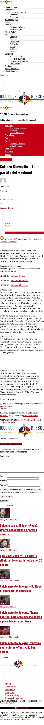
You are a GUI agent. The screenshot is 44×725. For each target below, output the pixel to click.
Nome (3, 476)
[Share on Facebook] (24, 212)
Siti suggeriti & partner (14, 698)
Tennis (12, 51)
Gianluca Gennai (6, 208)
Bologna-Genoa (18, 276)
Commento (5, 456)
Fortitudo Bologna (17, 27)
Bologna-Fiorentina (19, 280)
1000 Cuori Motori (17, 56)
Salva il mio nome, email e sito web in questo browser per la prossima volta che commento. (20, 491)
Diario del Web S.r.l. (8, 703)
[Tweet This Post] (24, 214)
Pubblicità (8, 683)
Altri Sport (9, 34)
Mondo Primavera (17, 59)
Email (3, 480)
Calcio (7, 22)
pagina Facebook (30, 415)
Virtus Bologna (16, 29)
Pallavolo (14, 44)
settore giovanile (8, 422)
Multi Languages (12, 68)
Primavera (14, 15)
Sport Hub (9, 54)
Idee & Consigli (11, 71)
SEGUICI (3, 408)
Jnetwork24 (15, 64)
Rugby (12, 46)
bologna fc (21, 420)
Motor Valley (10, 32)
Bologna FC (10, 10)
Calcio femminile (17, 17)
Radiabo (8, 66)
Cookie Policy (10, 689)
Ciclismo (13, 39)
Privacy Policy (10, 692)
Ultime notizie (11, 7)
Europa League (11, 19)
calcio (28, 420)
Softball (13, 49)
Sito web (4, 485)
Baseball (13, 37)
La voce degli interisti (19, 61)
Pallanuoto (14, 42)
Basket (8, 24)
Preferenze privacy (12, 695)
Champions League (18, 12)
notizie (34, 420)
